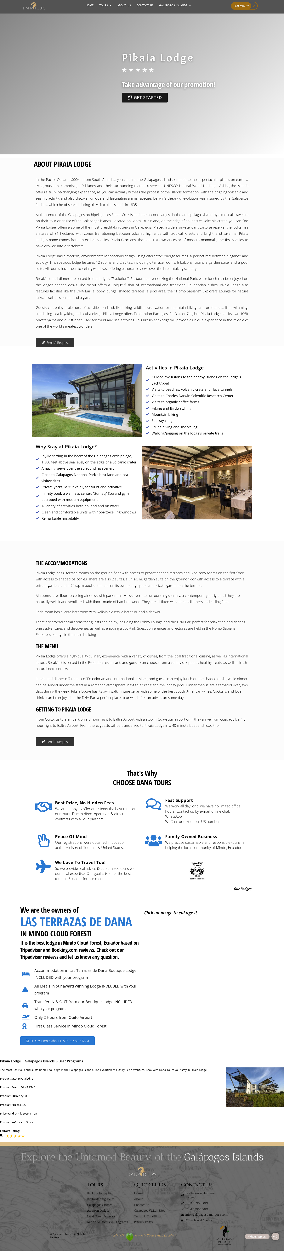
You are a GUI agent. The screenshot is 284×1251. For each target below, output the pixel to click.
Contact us (145, 5)
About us (124, 5)
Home (90, 5)
